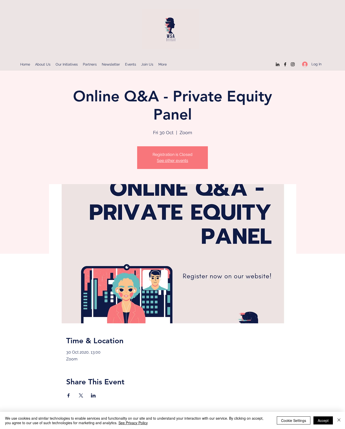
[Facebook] (285, 64)
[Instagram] (292, 64)
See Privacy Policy (133, 422)
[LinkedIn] (277, 64)
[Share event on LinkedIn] (93, 395)
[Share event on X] (81, 395)
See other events (172, 160)
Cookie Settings (293, 420)
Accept (323, 420)
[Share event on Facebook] (68, 395)
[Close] (339, 420)
